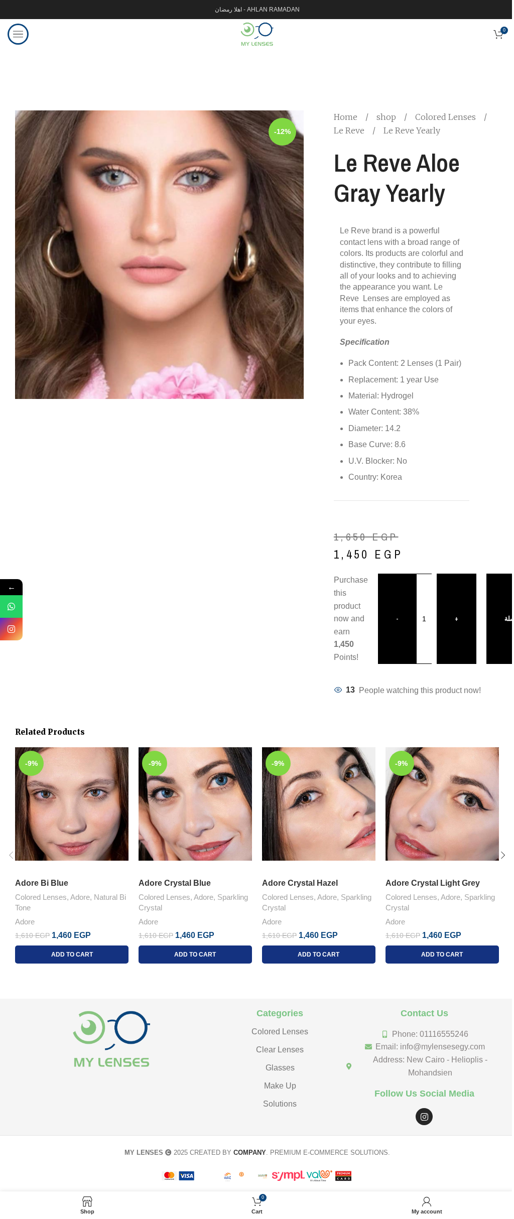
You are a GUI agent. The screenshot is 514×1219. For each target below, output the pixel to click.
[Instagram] (424, 1116)
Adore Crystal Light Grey (433, 883)
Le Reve (350, 130)
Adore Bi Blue (41, 883)
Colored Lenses (446, 117)
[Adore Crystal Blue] (195, 810)
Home (346, 117)
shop (387, 117)
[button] (11, 855)
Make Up (280, 1085)
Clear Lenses (280, 1049)
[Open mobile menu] (18, 34)
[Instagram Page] (11, 629)
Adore (80, 897)
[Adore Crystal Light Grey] (442, 810)
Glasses (280, 1067)
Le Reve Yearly (411, 130)
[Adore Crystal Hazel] (318, 810)
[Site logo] (256, 33)
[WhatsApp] (11, 606)
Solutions (280, 1104)
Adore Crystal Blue (175, 883)
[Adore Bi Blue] (71, 810)
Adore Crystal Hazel (300, 883)
